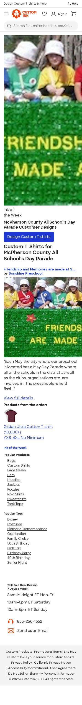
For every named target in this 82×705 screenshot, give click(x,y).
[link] (24, 14)
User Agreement (62, 668)
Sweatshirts (16, 499)
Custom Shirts (18, 465)
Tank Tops (15, 504)
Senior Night (17, 563)
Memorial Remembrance (27, 529)
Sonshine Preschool (26, 273)
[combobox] (41, 25)
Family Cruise (17, 539)
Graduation (16, 534)
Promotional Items (48, 652)
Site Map (70, 652)
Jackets (13, 485)
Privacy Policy (21, 663)
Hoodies (13, 480)
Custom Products (19, 652)
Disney (12, 519)
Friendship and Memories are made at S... (39, 269)
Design (28, 236)
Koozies (13, 489)
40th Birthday (18, 558)
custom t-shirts (63, 657)
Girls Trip (14, 548)
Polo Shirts (15, 494)
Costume (14, 524)
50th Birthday (18, 543)
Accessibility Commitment (28, 668)
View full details (18, 398)
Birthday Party (19, 553)
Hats (11, 475)
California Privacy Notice (52, 663)
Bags (11, 461)
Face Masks (16, 470)
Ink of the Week (15, 448)
